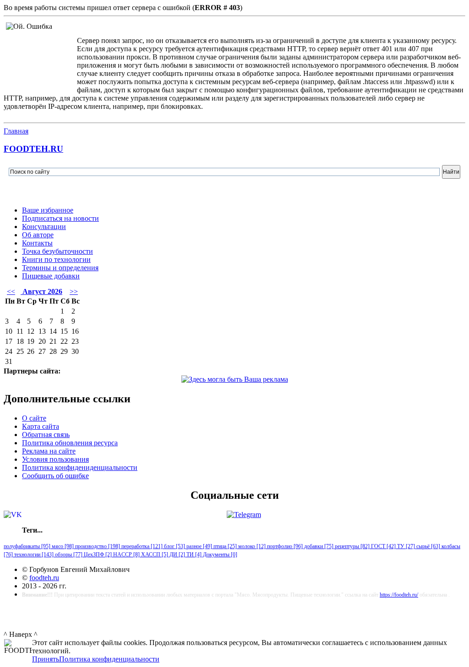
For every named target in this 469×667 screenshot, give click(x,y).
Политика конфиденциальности (109, 659)
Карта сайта (40, 426)
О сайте (34, 418)
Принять (45, 659)
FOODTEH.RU (33, 149)
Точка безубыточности (57, 251)
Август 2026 (41, 291)
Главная (16, 131)
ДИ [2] (176, 554)
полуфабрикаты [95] (27, 546)
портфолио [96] (284, 546)
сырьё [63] (427, 546)
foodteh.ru (44, 578)
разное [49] (198, 546)
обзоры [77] (68, 554)
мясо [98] (62, 546)
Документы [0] (219, 554)
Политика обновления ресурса (70, 443)
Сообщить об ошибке (55, 476)
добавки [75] (318, 546)
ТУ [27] (405, 546)
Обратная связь (46, 434)
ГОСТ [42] (383, 546)
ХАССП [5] (154, 554)
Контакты (37, 243)
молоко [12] (251, 546)
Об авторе (38, 235)
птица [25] (224, 546)
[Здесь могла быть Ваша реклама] (234, 379)
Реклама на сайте (49, 451)
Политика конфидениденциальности (79, 467)
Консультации (44, 226)
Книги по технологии (56, 259)
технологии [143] (33, 554)
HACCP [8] (126, 554)
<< (11, 291)
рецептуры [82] (351, 546)
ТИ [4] (193, 554)
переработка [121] (141, 546)
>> (74, 291)
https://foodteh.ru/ (399, 595)
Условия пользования (55, 459)
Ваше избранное (47, 210)
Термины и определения (60, 268)
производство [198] (97, 546)
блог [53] (174, 546)
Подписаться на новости (60, 218)
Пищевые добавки (51, 276)
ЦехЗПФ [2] (97, 554)
